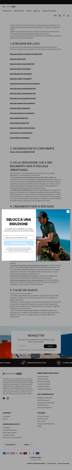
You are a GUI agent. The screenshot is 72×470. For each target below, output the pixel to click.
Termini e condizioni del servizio (25, 252)
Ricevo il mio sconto (19, 243)
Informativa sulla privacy (10, 252)
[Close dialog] (68, 211)
